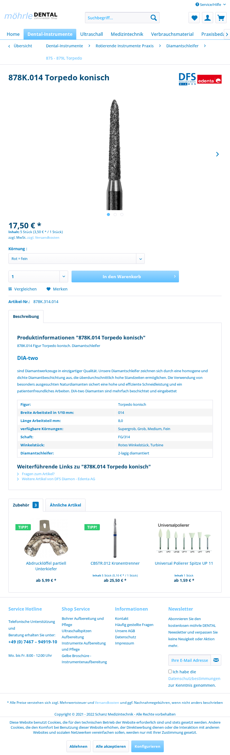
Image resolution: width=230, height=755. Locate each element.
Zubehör (25, 505)
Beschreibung (26, 316)
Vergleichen (25, 289)
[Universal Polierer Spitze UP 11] (184, 538)
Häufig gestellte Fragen (134, 624)
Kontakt (121, 618)
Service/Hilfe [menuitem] (210, 4)
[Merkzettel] (194, 17)
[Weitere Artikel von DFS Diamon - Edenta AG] (200, 83)
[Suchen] (154, 17)
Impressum (124, 643)
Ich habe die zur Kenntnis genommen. (194, 678)
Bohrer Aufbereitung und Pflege (83, 621)
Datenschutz (125, 636)
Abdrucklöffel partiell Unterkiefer (46, 566)
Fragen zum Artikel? (38, 473)
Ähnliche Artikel (65, 505)
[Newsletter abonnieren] (216, 660)
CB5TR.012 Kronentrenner (115, 563)
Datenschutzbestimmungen (194, 678)
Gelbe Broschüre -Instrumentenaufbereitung (84, 658)
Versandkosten (107, 702)
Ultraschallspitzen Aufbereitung (76, 633)
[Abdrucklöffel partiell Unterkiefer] (46, 538)
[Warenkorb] (221, 17)
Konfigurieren (147, 746)
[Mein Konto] (207, 17)
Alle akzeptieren (111, 746)
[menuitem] (122, 17)
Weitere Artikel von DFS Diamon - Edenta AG (58, 478)
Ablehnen (79, 746)
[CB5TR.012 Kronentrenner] (115, 538)
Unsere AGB (125, 630)
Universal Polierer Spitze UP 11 (184, 563)
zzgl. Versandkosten (43, 237)
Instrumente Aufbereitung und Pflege (84, 646)
